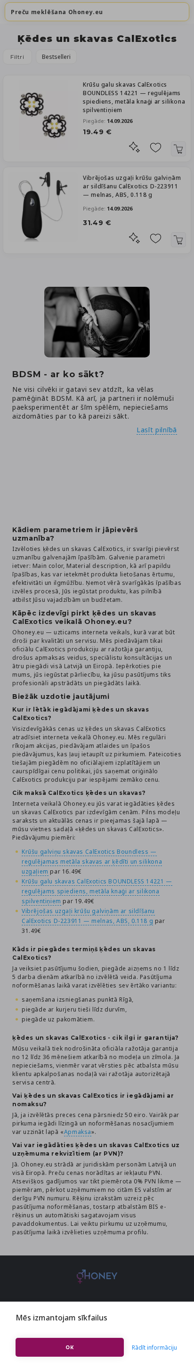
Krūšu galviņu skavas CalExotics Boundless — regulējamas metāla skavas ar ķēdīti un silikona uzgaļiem (92, 861)
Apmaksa (77, 1132)
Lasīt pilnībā (157, 429)
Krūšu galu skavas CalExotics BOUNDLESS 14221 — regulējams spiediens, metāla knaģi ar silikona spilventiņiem (134, 97)
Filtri (17, 56)
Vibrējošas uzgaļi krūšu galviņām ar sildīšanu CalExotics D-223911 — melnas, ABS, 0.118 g (132, 186)
